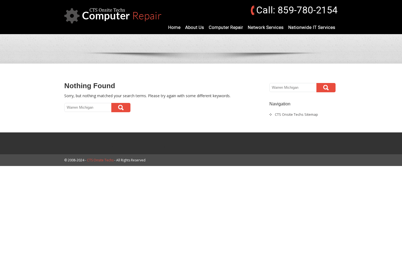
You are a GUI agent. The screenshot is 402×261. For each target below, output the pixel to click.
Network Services (266, 27)
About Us (194, 27)
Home (174, 27)
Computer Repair (226, 27)
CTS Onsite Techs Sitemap (296, 114)
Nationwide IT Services (311, 27)
